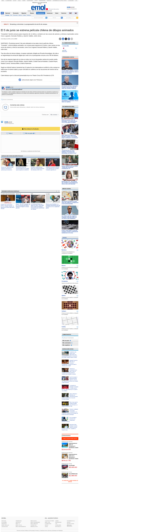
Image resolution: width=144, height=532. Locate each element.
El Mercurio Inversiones (8, 194)
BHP (32, 194)
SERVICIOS (18, 522)
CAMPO (57, 520)
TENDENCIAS (19, 520)
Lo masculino (65, 45)
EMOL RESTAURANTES (21, 526)
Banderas (64, 250)
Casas (65, 0)
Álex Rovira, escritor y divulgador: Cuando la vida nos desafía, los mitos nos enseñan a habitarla (70, 87)
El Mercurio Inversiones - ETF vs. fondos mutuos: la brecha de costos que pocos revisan (7, 206)
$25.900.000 (73, 467)
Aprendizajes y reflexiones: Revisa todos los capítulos (70, 101)
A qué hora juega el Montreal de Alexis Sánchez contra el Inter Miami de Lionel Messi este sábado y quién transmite (70, 380)
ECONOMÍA (4, 522)
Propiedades (42, 0)
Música (20, 15)
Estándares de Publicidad (57, 530)
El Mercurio (9, 0)
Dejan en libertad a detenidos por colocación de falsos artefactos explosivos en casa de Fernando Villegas (70, 396)
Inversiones (30, 0)
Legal (19, 0)
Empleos (49, 0)
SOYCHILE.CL (58, 526)
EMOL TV (18, 523)
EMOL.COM (47, 522)
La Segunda (71, 0)
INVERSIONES (58, 522)
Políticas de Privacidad (29, 530)
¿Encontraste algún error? (32, 80)
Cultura (24, 15)
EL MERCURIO (48, 523)
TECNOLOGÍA (5, 526)
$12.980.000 (73, 475)
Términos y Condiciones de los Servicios (43, 530)
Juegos (64, 237)
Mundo (32, 13)
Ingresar (69, 9)
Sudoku (64, 326)
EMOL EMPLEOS (34, 523)
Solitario (64, 311)
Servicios (63, 13)
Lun (76, 0)
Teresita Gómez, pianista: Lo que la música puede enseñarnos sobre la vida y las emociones (70, 72)
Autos (36, 0)
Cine (11, 15)
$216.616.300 (66, 449)
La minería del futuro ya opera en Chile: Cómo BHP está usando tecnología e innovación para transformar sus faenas (37, 207)
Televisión (15, 15)
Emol (3, 0)
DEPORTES (4, 523)
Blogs (14, 0)
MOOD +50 (18, 194)
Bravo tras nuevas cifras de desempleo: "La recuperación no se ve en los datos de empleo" (69, 121)
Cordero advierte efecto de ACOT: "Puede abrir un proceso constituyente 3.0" (70, 167)
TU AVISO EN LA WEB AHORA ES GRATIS (70, 481)
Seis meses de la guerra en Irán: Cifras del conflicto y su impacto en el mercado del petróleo (70, 202)
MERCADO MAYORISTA (69, 526)
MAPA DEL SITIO (34, 526)
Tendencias (49, 13)
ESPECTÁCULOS (5, 525)
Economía (15, 13)
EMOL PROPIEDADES (35, 522)
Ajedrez (64, 295)
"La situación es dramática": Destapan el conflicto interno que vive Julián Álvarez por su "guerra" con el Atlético (70, 388)
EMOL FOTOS (19, 525)
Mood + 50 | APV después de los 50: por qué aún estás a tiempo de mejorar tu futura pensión (23, 206)
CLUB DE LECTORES (49, 520)
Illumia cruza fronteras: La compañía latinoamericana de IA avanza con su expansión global (53, 206)
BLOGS (46, 525)
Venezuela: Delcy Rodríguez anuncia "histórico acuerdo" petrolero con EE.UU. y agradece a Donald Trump (69, 427)
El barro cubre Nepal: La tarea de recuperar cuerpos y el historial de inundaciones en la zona (70, 231)
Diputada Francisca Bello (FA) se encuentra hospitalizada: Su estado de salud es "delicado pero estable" (69, 363)
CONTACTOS (33, 525)
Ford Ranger (72, 465)
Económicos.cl (56, 0)
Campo (23, 0)
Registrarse (74, 9)
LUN (56, 523)
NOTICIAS (4, 520)
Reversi (64, 265)
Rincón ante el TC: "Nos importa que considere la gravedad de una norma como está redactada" (70, 183)
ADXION (68, 522)
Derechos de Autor (20, 530)
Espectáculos (40, 13)
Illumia (48, 194)
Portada (7, 15)
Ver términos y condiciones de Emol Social (30, 151)
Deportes (24, 13)
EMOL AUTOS (33, 520)
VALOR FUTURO (70, 523)
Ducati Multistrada (73, 473)
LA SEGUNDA (58, 525)
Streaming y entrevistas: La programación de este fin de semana (28, 24)
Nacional (7, 13)
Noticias (29, 15)
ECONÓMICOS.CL (71, 520)
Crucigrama (65, 281)
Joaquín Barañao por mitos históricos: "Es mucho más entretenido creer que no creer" (69, 152)
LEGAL (46, 526)
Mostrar (39, 3)
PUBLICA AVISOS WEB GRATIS (70, 438)
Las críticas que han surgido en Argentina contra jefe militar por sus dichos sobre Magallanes (69, 217)
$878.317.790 (66, 460)
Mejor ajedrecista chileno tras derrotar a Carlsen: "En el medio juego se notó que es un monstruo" (70, 136)
